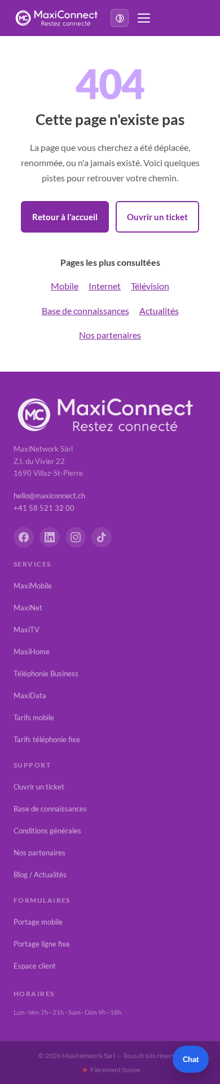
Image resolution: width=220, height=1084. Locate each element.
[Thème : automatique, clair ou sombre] (120, 18)
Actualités (159, 310)
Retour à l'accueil (65, 217)
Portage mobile (38, 921)
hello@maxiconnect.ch (49, 495)
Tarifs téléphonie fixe (47, 739)
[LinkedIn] (49, 537)
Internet (105, 285)
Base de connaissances (85, 310)
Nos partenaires (110, 334)
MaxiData (30, 695)
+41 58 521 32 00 (44, 507)
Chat (191, 1059)
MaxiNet (28, 607)
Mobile (64, 285)
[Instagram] (75, 537)
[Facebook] (24, 537)
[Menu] (143, 18)
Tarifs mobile (34, 717)
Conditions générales (47, 830)
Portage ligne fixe (42, 943)
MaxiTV (26, 629)
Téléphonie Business (46, 673)
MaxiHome (32, 651)
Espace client (35, 965)
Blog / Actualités (40, 874)
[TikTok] (101, 537)
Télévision (150, 285)
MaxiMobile (33, 585)
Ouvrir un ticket (157, 217)
